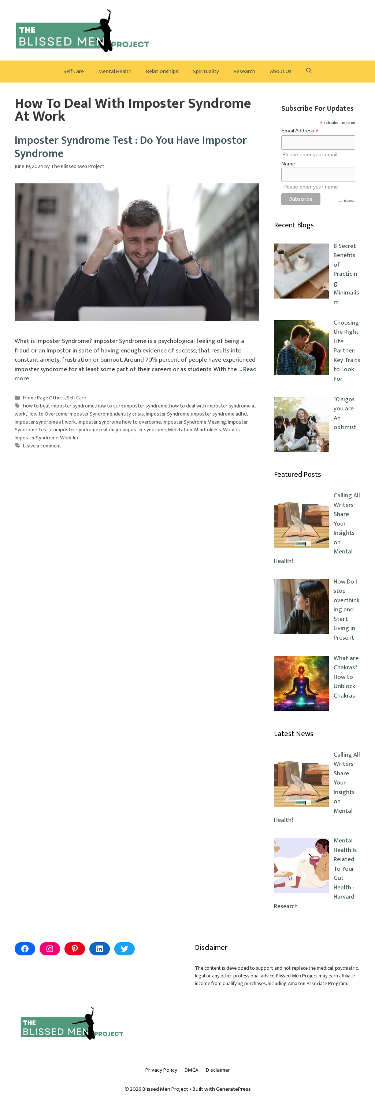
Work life (69, 438)
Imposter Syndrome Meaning (194, 422)
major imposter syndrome (137, 429)
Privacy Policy (161, 1070)
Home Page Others (44, 398)
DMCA (191, 1070)
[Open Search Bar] (309, 72)
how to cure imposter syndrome (131, 406)
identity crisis (129, 414)
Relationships (162, 71)
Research (244, 71)
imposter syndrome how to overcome (119, 422)
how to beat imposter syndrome (58, 406)
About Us (281, 71)
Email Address (300, 130)
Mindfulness (207, 429)
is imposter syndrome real (78, 429)
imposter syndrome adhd (219, 414)
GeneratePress (233, 1089)
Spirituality (206, 71)
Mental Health (115, 71)
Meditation (180, 429)
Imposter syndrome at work (45, 422)
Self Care (73, 71)
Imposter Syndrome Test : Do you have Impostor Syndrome (131, 147)
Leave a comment (42, 446)
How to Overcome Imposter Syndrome (69, 414)
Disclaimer (218, 1070)
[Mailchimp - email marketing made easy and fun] (346, 201)
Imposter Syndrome (167, 414)
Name (288, 164)
